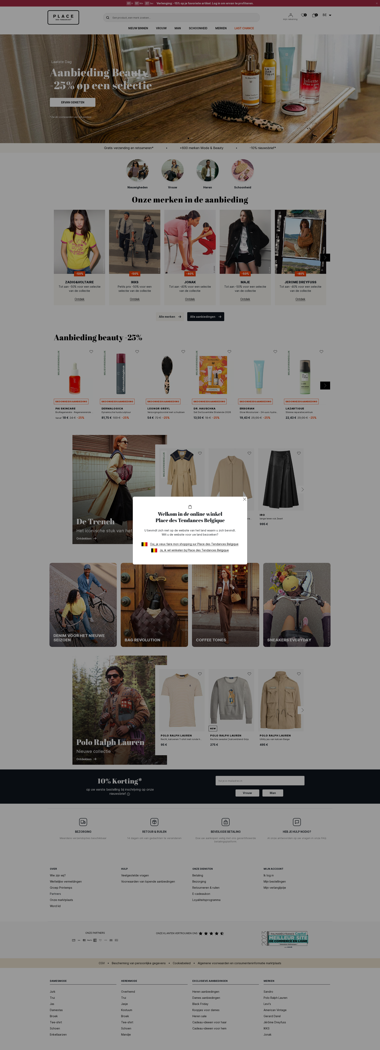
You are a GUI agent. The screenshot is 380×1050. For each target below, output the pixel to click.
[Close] (244, 499)
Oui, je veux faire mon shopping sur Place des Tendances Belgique (194, 544)
